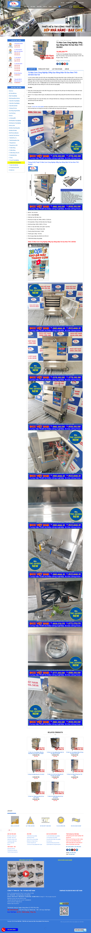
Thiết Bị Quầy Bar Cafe (14, 140)
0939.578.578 (76, 6)
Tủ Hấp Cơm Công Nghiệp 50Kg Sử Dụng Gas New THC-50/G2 (74, 753)
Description (31, 69)
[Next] (87, 18)
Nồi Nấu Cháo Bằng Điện (14, 128)
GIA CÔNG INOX (78, 846)
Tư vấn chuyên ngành (71, 2)
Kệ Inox (11, 115)
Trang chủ (26, 6)
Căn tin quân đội (10, 842)
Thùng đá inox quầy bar (12, 850)
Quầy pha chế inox (11, 848)
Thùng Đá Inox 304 (13, 145)
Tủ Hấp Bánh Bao (13, 155)
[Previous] (3, 18)
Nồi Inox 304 (12, 125)
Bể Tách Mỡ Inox (13, 93)
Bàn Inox (11, 90)
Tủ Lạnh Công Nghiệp (14, 160)
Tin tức (62, 2)
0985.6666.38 (17, 53)
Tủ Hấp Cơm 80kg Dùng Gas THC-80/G (36, 774)
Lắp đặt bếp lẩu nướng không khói (53, 844)
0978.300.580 (17, 67)
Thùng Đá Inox (12, 142)
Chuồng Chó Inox (13, 108)
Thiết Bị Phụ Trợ (12, 137)
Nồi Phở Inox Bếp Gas (14, 132)
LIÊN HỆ (67, 69)
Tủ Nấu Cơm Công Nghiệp (15, 162)
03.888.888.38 (17, 75)
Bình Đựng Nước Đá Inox (14, 98)
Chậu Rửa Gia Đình (13, 105)
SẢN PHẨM (29, 833)
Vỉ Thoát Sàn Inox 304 (14, 167)
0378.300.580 (17, 68)
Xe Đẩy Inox (11, 170)
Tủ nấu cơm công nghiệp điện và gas (34, 844)
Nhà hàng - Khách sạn (11, 835)
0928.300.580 (17, 65)
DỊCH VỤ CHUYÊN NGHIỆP (51, 833)
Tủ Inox (11, 157)
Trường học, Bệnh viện (12, 841)
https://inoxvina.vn (15, 903)
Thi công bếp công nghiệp (51, 837)
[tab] (32, 69)
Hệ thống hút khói (30, 837)
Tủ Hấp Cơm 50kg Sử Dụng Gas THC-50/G (75, 775)
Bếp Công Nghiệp (13, 95)
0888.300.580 (17, 61)
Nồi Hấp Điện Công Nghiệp (15, 120)
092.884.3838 (17, 45)
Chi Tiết (36, 756)
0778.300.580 (17, 70)
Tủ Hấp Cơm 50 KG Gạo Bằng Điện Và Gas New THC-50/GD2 (55, 775)
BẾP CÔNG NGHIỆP (70, 846)
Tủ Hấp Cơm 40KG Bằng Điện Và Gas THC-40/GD (55, 797)
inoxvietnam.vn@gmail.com (78, 7)
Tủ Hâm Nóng (12, 147)
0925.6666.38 (17, 54)
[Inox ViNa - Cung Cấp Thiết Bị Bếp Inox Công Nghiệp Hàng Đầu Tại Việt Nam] (14, 4)
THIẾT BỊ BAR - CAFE (11, 846)
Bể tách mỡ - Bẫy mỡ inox (32, 841)
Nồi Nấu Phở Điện (13, 130)
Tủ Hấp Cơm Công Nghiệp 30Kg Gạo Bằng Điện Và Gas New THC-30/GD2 (36, 753)
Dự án (50, 6)
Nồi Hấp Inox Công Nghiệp (15, 123)
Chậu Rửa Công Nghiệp (14, 100)
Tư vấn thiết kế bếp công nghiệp (53, 835)
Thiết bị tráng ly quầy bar (12, 852)
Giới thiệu (33, 6)
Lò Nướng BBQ (12, 118)
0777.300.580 (17, 59)
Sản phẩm (39, 6)
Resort (8, 844)
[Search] (59, 6)
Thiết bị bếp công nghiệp (32, 835)
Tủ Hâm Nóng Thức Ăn (14, 152)
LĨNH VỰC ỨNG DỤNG (11, 833)
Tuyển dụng (81, 2)
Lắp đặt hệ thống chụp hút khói (52, 842)
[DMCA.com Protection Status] (64, 903)
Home (57, 40)
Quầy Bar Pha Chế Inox (14, 135)
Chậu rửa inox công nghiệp (32, 839)
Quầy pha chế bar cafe (12, 839)
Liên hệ (54, 6)
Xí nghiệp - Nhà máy (11, 837)
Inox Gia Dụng (12, 113)
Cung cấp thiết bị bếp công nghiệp (53, 839)
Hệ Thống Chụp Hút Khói (14, 110)
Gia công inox (49, 841)
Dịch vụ (45, 6)
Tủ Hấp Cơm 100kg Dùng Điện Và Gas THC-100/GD (36, 797)
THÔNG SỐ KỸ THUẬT (43, 69)
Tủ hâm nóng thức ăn (31, 842)
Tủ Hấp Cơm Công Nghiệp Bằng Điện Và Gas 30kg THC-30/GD (55, 753)
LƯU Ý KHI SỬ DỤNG (57, 69)
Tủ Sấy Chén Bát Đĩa (13, 165)
